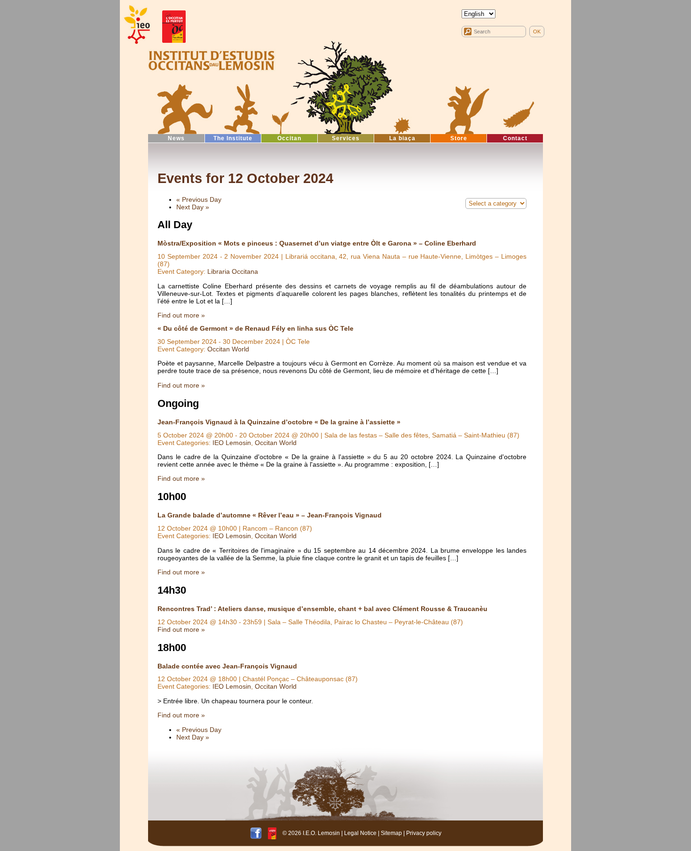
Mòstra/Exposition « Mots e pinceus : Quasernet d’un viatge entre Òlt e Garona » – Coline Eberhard (316, 243)
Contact (515, 138)
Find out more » (181, 315)
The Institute (232, 138)
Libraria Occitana (232, 271)
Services (346, 138)
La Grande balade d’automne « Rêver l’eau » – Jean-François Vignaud (269, 515)
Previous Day (198, 199)
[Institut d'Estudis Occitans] (136, 25)
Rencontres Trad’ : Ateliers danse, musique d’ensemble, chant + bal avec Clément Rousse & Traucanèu (322, 608)
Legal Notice (360, 833)
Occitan (289, 138)
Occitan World (228, 349)
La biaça (402, 138)
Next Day (192, 207)
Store (458, 138)
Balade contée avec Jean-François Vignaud (227, 666)
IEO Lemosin (231, 442)
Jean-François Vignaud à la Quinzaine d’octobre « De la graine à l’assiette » (278, 422)
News (176, 138)
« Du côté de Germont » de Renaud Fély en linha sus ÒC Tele (255, 328)
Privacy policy (423, 833)
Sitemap (391, 833)
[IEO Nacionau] (211, 59)
